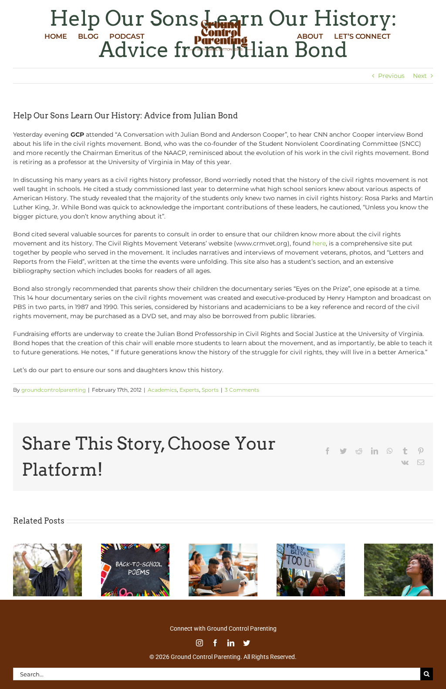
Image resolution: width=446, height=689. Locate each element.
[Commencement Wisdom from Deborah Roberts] (47, 547)
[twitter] (246, 642)
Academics (162, 390)
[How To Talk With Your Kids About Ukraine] (311, 547)
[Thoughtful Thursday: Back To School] (135, 547)
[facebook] (215, 642)
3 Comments (242, 390)
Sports (210, 390)
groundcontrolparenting (53, 390)
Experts (189, 390)
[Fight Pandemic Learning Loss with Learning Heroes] (223, 547)
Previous (391, 76)
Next (420, 76)
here (319, 243)
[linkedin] (230, 642)
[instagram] (199, 642)
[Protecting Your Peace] (398, 547)
